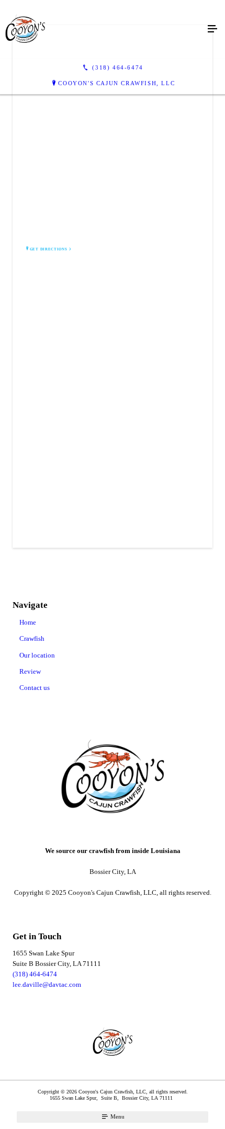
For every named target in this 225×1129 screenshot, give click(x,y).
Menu (117, 1116)
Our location (37, 655)
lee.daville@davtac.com (47, 984)
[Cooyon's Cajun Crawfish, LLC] (102, 29)
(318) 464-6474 (35, 974)
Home (27, 622)
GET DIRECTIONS (49, 249)
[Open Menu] (212, 29)
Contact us (34, 688)
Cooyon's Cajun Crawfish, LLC (116, 83)
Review (30, 671)
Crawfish (31, 638)
